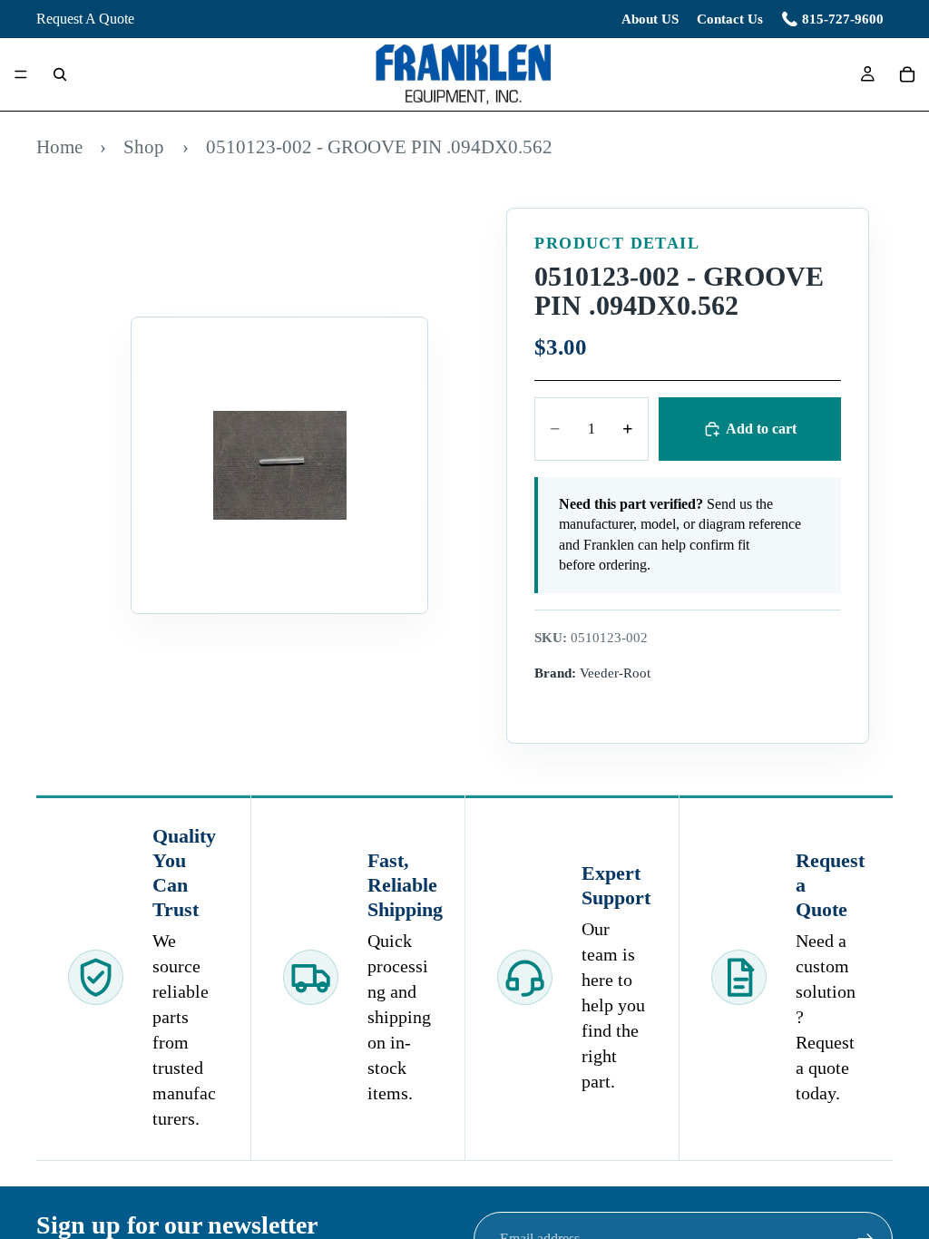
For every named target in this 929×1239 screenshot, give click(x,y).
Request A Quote (85, 18)
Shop (143, 146)
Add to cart (761, 428)
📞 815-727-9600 (832, 19)
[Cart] (907, 74)
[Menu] (21, 75)
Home (59, 146)
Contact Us (730, 19)
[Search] (60, 74)
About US (650, 19)
